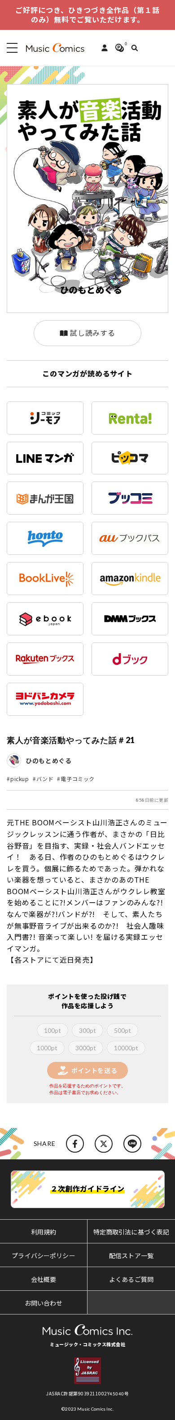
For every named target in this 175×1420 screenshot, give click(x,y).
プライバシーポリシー (43, 1255)
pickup (19, 778)
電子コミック (78, 778)
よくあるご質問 (131, 1279)
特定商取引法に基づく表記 (131, 1231)
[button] (10, 47)
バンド (45, 778)
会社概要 (44, 1279)
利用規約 (44, 1231)
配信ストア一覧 (131, 1255)
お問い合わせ (44, 1302)
